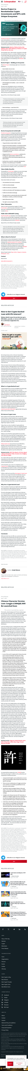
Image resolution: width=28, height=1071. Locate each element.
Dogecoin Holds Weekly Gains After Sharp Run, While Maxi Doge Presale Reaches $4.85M (13, 742)
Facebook (24, 252)
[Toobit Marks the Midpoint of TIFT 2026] (5, 875)
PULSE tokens (4, 208)
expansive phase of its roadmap (14, 242)
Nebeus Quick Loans (5, 443)
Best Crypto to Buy (6, 977)
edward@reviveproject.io (6, 261)
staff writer (14, 886)
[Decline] (24, 1056)
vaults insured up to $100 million (8, 409)
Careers (3, 1020)
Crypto (3, 943)
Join (14, 298)
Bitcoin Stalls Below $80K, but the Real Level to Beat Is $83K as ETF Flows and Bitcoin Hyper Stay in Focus (18, 883)
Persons (4, 961)
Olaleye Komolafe (15, 876)
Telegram (19, 252)
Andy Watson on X (5, 578)
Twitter (15, 252)
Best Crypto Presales (7, 982)
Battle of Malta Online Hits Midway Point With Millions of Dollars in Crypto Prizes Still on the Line (14, 48)
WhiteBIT (21, 58)
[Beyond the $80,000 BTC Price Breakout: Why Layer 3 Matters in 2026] (5, 904)
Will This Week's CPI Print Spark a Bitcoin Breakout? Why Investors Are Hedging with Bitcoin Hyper (14, 454)
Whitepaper (3, 253)
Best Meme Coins (6, 987)
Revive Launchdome (14, 154)
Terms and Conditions (7, 1025)
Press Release (4, 564)
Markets (4, 941)
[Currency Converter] (25, 2)
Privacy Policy (5, 1030)
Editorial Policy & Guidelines (9, 1022)
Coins (3, 956)
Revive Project (6, 64)
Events (3, 964)
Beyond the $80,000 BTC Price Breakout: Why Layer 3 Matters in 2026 (17, 903)
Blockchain (4, 946)
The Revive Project (5, 38)
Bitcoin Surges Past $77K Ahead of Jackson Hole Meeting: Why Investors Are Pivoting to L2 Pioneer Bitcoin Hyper (18, 914)
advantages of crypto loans (21, 473)
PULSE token (11, 171)
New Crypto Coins (6, 984)
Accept (10, 1063)
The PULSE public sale (6, 215)
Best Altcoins (5, 979)
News (3, 935)
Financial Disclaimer (6, 1027)
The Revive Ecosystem (6, 133)
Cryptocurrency (4, 466)
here (25, 166)
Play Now (26, 1068)
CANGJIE (19, 772)
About (3, 1015)
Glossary (4, 969)
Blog (12, 252)
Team (8, 253)
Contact (3, 1018)
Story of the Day (6, 938)
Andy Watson (7, 324)
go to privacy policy (19, 1064)
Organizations (5, 959)
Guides (3, 966)
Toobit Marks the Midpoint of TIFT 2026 (18, 873)
